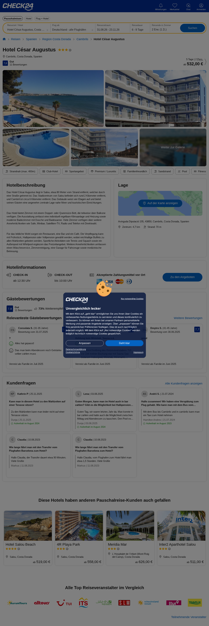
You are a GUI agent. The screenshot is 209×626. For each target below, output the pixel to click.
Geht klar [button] (124, 343)
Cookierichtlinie (73, 352)
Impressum (138, 352)
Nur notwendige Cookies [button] (132, 299)
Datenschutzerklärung (76, 349)
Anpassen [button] (85, 343)
